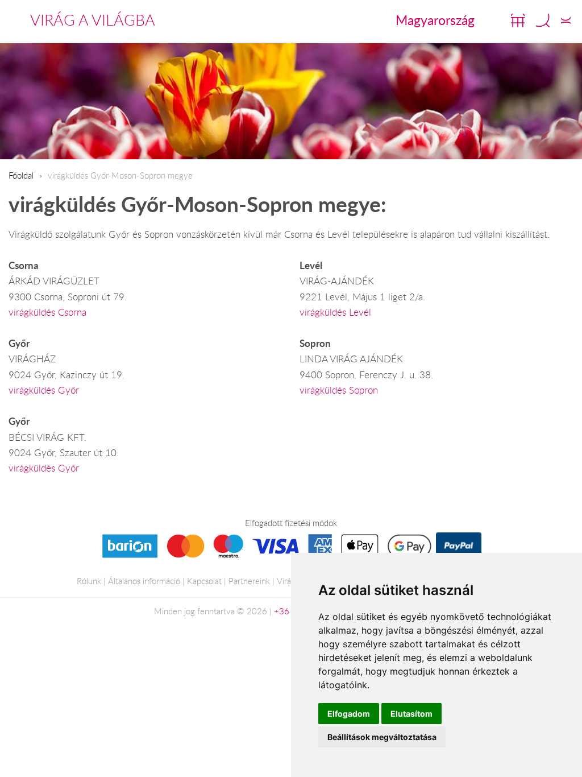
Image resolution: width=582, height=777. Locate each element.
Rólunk (89, 580)
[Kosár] (518, 20)
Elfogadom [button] (348, 713)
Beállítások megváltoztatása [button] (381, 737)
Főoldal (21, 175)
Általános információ (144, 580)
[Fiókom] (566, 20)
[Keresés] (543, 20)
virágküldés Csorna (47, 312)
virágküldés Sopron (339, 390)
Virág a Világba (92, 20)
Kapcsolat (204, 580)
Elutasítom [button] (411, 713)
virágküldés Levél (335, 312)
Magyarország (435, 19)
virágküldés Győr (44, 390)
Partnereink (249, 580)
